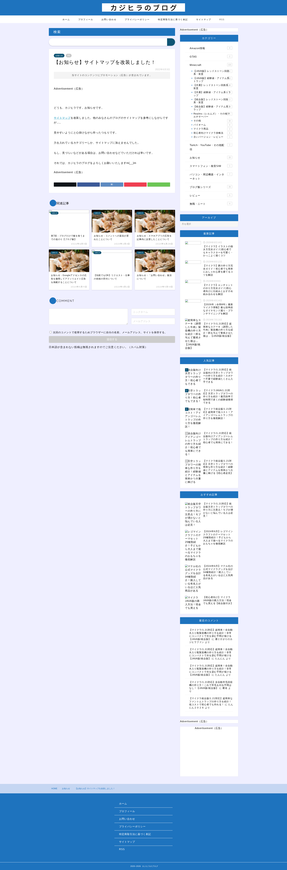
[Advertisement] (209, 753)
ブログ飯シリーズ (210, 187)
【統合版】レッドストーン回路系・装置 (211, 101)
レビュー (210, 195)
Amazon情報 (210, 48)
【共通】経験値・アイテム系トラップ (212, 94)
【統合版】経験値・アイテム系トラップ (212, 108)
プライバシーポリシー (137, 19)
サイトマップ (203, 19)
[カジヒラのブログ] (143, 10)
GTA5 (210, 56)
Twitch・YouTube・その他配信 (210, 147)
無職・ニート (210, 203)
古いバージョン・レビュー (211, 137)
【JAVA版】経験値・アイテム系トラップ (212, 79)
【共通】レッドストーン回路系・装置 (212, 86)
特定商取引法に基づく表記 (173, 19)
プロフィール (85, 19)
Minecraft (210, 65)
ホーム (66, 19)
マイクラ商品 (211, 129)
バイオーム (211, 125)
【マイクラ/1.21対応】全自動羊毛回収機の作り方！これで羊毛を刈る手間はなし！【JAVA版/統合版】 (211, 685)
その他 (212, 120)
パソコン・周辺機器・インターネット (210, 176)
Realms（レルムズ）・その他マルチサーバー (211, 115)
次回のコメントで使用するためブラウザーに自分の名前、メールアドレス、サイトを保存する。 (110, 332)
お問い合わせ (108, 19)
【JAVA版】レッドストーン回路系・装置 (211, 72)
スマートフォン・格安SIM (210, 166)
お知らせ (59, 56)
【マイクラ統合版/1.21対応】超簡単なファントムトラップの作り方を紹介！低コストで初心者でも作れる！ (211, 701)
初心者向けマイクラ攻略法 (211, 133)
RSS (222, 19)
